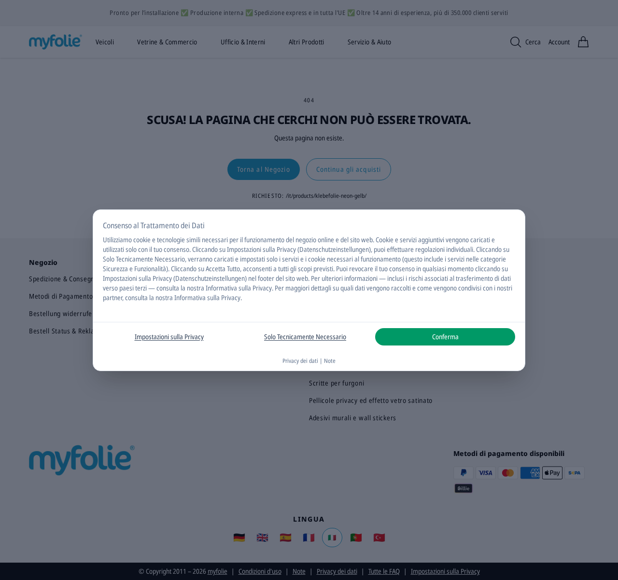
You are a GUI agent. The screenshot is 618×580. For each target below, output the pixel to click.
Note (330, 361)
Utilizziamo (117, 239)
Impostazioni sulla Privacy (169, 336)
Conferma (445, 336)
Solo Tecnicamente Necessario (305, 336)
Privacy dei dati (300, 361)
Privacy (262, 287)
